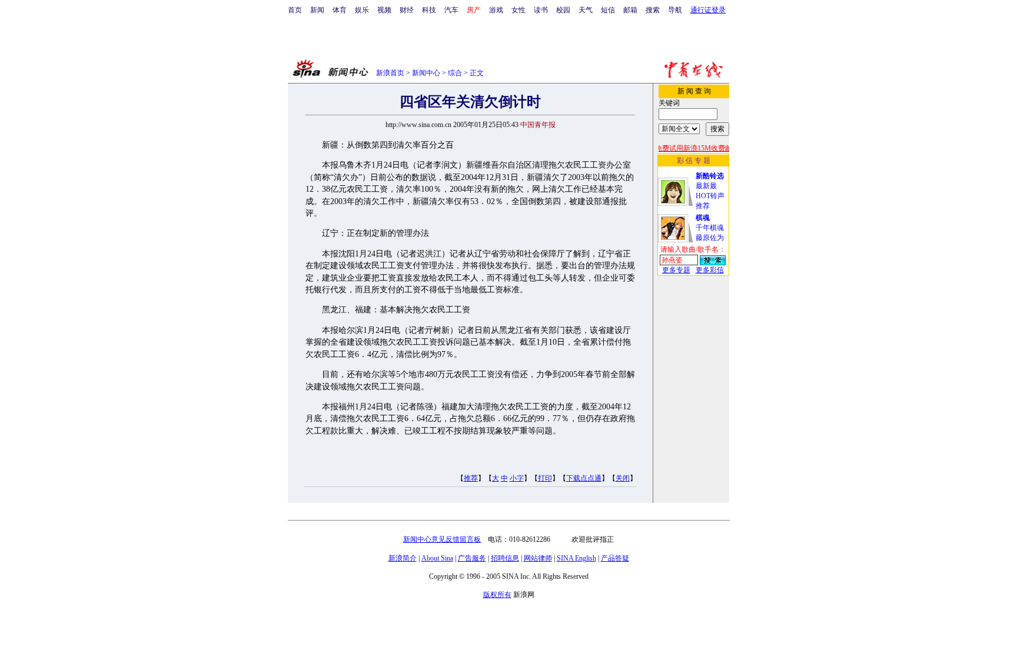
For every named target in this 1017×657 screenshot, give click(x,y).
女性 (518, 10)
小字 (517, 478)
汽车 (451, 10)
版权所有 (497, 595)
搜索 (653, 10)
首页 (295, 10)
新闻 (317, 10)
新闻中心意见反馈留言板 (442, 539)
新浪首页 (390, 73)
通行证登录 (708, 10)
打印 (545, 478)
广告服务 (472, 558)
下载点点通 (583, 478)
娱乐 (362, 10)
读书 (541, 10)
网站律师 (538, 558)
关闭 (623, 478)
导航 (675, 10)
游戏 (496, 10)
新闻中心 (426, 73)
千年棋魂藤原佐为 (710, 228)
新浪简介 (402, 558)
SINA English (576, 558)
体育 (340, 10)
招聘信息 (505, 558)
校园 (563, 10)
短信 (608, 10)
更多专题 (676, 270)
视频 (384, 10)
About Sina (437, 558)
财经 (407, 10)
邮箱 (630, 10)
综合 (455, 73)
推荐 (471, 478)
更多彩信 (710, 270)
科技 (429, 10)
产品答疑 (615, 558)
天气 (586, 10)
